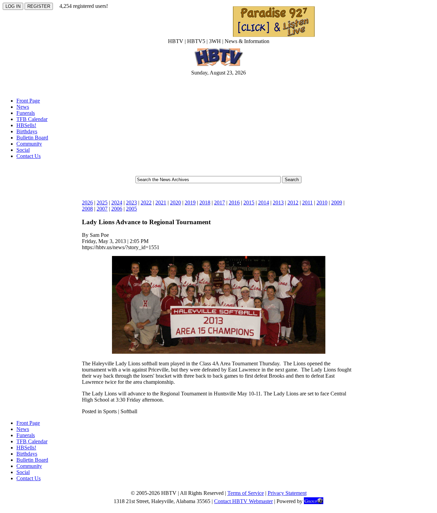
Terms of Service (245, 493)
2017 (219, 202)
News (22, 107)
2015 (248, 202)
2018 (204, 202)
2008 (87, 209)
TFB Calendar (31, 119)
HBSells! (26, 125)
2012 (292, 202)
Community (29, 144)
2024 (116, 202)
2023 (131, 202)
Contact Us (28, 156)
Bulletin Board (32, 137)
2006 (116, 209)
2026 (87, 202)
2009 (336, 202)
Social (23, 150)
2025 (102, 202)
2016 (234, 202)
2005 (131, 209)
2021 (160, 202)
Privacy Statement (287, 493)
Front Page (28, 101)
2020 (175, 202)
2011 (307, 202)
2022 (146, 202)
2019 (190, 202)
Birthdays (26, 131)
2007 (102, 209)
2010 (321, 202)
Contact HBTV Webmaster (243, 501)
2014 (263, 202)
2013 (278, 202)
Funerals (25, 113)
